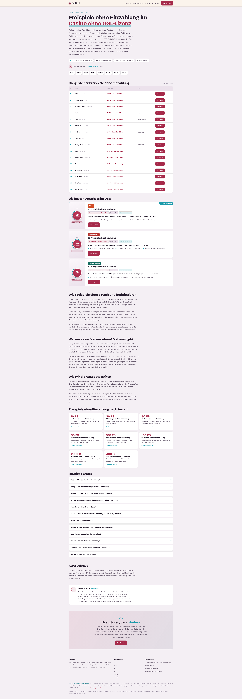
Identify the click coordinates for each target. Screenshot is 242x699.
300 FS (124, 73)
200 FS (116, 73)
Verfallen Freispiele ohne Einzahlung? (85, 541)
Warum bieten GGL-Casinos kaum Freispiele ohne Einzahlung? (95, 500)
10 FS (71, 73)
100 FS (101, 73)
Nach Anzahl (149, 3)
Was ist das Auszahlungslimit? (82, 520)
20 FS (79, 73)
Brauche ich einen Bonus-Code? (83, 507)
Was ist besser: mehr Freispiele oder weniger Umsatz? (92, 527)
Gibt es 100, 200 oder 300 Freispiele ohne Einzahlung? (91, 493)
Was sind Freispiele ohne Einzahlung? (85, 480)
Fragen (157, 3)
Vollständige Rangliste (151, 668)
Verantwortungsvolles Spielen (153, 671)
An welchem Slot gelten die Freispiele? (86, 534)
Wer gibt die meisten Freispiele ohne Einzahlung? (90, 487)
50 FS (93, 73)
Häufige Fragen (149, 665)
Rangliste (128, 3)
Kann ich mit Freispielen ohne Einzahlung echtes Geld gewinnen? (96, 514)
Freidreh (76, 3)
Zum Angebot (167, 3)
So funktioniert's (138, 3)
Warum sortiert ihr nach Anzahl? (83, 554)
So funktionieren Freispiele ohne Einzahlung (158, 663)
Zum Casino (160, 94)
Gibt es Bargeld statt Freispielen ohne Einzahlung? (90, 548)
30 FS (86, 73)
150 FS (108, 73)
